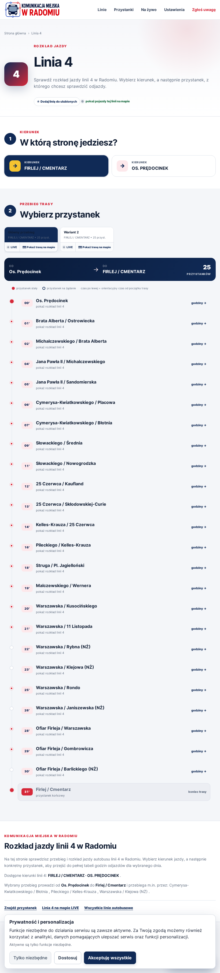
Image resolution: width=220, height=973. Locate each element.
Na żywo (149, 9)
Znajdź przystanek (20, 908)
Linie (102, 9)
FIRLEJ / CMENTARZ (66, 875)
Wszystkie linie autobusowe (108, 908)
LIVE (14, 247)
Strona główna (15, 33)
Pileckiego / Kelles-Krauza (73, 891)
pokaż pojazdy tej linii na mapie (108, 101)
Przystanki (124, 9)
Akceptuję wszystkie (110, 957)
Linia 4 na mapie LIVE (60, 908)
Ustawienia (174, 9)
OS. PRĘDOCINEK (103, 875)
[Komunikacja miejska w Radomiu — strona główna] (32, 9)
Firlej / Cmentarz (111, 885)
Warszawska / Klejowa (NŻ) (124, 891)
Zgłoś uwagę (204, 9)
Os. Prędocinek (75, 885)
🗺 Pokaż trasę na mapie (39, 247)
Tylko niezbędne (30, 957)
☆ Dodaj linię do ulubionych (57, 101)
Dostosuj (67, 957)
